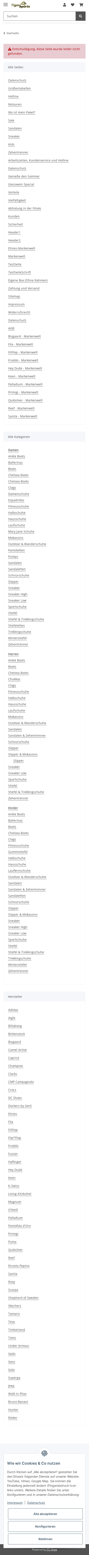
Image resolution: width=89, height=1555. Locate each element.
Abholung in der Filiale (24, 208)
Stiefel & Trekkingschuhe (26, 619)
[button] (64, 4)
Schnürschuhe (18, 575)
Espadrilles (16, 500)
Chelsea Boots (18, 475)
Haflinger (14, 1162)
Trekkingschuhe (19, 632)
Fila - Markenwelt (20, 344)
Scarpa (13, 1290)
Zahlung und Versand (24, 288)
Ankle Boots (16, 456)
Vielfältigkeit (17, 200)
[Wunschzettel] (72, 4)
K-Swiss (13, 1186)
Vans (11, 1362)
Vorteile (13, 192)
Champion (15, 1066)
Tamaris (14, 1314)
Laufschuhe (16, 525)
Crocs (12, 1090)
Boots (12, 469)
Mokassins (15, 538)
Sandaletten (17, 569)
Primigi (13, 1234)
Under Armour (18, 1346)
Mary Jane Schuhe (21, 531)
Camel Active (17, 1050)
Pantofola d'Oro (19, 1226)
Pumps (13, 556)
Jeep (11, 1386)
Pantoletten (16, 550)
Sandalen (15, 128)
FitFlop (13, 1130)
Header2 (14, 240)
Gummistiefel (18, 852)
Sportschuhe (17, 607)
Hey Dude (15, 1170)
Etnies (12, 1114)
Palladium (15, 1218)
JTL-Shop (52, 1549)
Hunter (13, 1410)
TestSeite (14, 264)
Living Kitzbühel (19, 1194)
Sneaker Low (17, 600)
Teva (11, 1322)
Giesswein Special (21, 184)
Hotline (13, 96)
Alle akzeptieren (45, 1514)
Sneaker (14, 136)
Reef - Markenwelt (21, 408)
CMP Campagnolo (21, 1082)
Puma (12, 1242)
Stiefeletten (16, 625)
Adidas (13, 1010)
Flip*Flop (14, 1138)
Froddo (13, 1146)
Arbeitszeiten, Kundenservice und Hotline (38, 160)
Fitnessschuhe (18, 506)
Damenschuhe (18, 494)
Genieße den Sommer (24, 176)
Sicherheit (15, 224)
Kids (11, 144)
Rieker (12, 1418)
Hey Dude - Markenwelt (25, 368)
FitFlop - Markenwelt (23, 352)
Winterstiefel (17, 638)
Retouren (15, 104)
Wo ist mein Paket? (21, 112)
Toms (12, 1338)
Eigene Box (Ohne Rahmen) (28, 280)
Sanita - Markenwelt (22, 416)
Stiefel (12, 613)
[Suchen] (81, 16)
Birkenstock (16, 1034)
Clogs (12, 487)
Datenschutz (17, 80)
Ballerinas (15, 462)
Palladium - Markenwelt (25, 384)
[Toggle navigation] (5, 2)
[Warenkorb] (81, 4)
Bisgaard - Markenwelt (24, 336)
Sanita (12, 1274)
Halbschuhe (16, 513)
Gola (11, 1370)
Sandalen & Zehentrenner (27, 735)
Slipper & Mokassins (23, 754)
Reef (11, 1258)
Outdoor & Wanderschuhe (27, 544)
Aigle (11, 1018)
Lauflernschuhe (19, 871)
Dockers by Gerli (20, 1106)
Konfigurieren (45, 1526)
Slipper (13, 582)
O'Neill (13, 1210)
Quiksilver (15, 1250)
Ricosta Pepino (18, 1266)
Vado (11, 1354)
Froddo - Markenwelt (23, 360)
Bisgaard (14, 1042)
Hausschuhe (17, 519)
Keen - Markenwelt (21, 376)
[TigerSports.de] (20, 5)
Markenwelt (16, 256)
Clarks (12, 1074)
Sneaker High (17, 594)
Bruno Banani (18, 1402)
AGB (11, 328)
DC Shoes (15, 1098)
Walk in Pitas (17, 1394)
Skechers (14, 1306)
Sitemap (14, 296)
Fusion (13, 1154)
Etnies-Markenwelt (21, 248)
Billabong (15, 1026)
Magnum (14, 1202)
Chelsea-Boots (18, 481)
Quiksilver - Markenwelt (25, 400)
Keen (12, 1178)
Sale (11, 120)
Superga (14, 1378)
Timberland (16, 1330)
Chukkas (14, 679)
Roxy (11, 1282)
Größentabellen (19, 88)
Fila (10, 1122)
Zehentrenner (18, 152)
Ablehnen (45, 1539)
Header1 (14, 232)
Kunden (14, 216)
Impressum (16, 304)
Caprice (13, 1058)
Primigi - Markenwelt (23, 392)
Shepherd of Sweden (23, 1298)
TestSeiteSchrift (19, 272)
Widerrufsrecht (19, 312)
